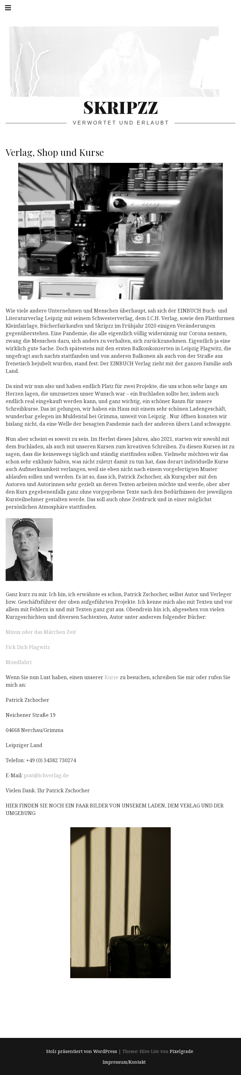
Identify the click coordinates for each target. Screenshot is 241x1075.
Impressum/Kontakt (124, 1062)
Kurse (111, 677)
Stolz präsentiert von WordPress (81, 1051)
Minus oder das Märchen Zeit (41, 632)
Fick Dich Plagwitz (28, 647)
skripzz (120, 107)
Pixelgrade (181, 1051)
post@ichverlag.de (46, 775)
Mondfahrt (19, 662)
